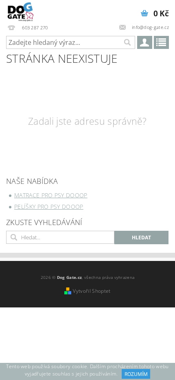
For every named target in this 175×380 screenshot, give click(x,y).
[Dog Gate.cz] (20, 10)
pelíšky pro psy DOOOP (48, 206)
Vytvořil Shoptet (91, 290)
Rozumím (136, 374)
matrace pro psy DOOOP (51, 195)
